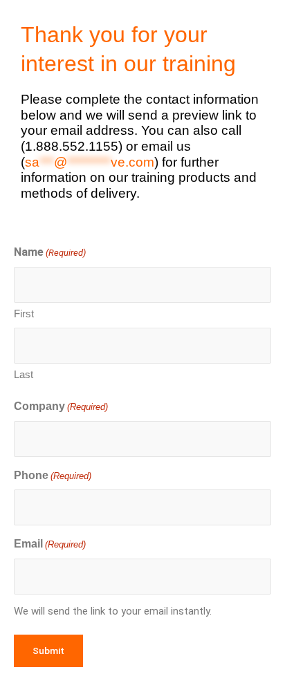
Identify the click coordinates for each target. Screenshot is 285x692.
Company (61, 406)
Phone (52, 475)
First (24, 313)
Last (23, 374)
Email (50, 544)
